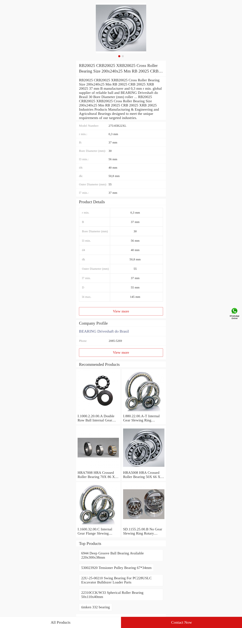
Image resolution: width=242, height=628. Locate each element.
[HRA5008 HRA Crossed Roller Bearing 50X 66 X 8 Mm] (144, 468)
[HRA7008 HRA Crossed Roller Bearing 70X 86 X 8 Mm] (98, 468)
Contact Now (181, 622)
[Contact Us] (234, 314)
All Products (60, 622)
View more (121, 311)
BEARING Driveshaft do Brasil (104, 331)
